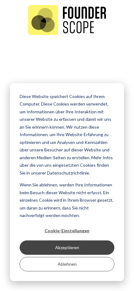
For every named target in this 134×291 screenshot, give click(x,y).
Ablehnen (67, 264)
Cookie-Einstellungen (67, 230)
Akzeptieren (67, 247)
